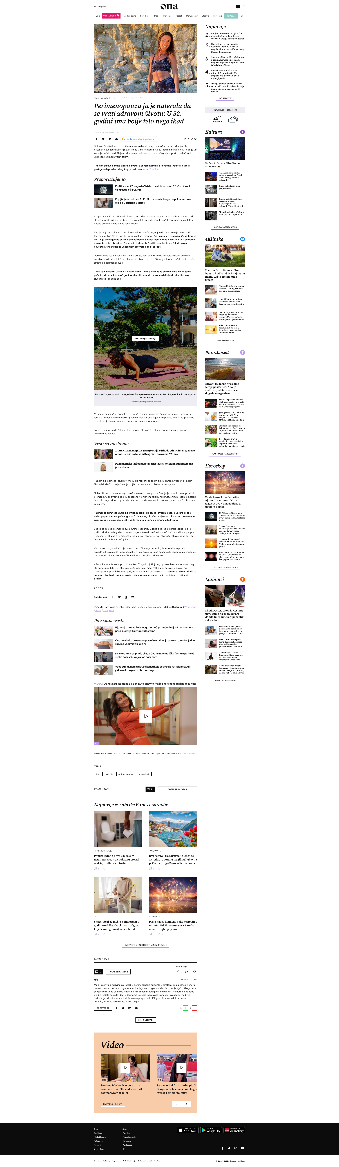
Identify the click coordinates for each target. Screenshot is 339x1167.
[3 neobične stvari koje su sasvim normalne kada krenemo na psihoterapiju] (211, 303)
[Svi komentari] (178, 971)
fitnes (98, 774)
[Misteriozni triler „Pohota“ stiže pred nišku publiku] (211, 215)
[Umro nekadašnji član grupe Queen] (211, 189)
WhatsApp (190, 606)
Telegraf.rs (101, 7)
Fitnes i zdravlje (101, 98)
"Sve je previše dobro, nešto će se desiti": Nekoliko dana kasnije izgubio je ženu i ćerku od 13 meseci (224, 87)
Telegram (108, 610)
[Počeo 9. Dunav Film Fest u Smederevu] (225, 148)
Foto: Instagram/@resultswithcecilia (108, 92)
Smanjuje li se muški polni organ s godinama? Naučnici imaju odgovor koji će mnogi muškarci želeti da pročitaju (224, 61)
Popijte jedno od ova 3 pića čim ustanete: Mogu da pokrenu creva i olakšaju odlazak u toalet (224, 36)
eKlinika (214, 239)
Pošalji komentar (177, 789)
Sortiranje (181, 966)
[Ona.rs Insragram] (235, 1148)
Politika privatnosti (145, 1161)
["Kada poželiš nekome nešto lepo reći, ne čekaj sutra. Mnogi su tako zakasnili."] (211, 176)
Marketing (106, 1161)
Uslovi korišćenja (190, 753)
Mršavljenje (144, 774)
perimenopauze (146, 153)
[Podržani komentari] (186, 971)
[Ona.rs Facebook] (222, 1148)
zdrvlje (109, 774)
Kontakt (157, 1161)
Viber (98, 610)
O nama (97, 1161)
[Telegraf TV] (242, 1148)
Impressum (116, 1161)
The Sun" (155, 169)
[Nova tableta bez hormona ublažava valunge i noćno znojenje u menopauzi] (211, 289)
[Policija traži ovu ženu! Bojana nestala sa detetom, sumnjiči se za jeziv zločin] (103, 467)
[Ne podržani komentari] (194, 971)
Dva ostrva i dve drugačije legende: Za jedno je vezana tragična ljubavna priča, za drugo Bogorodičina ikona (225, 48)
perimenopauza (125, 774)
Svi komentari (145, 1020)
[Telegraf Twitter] (229, 1148)
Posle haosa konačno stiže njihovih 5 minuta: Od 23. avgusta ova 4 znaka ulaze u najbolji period (222, 74)
